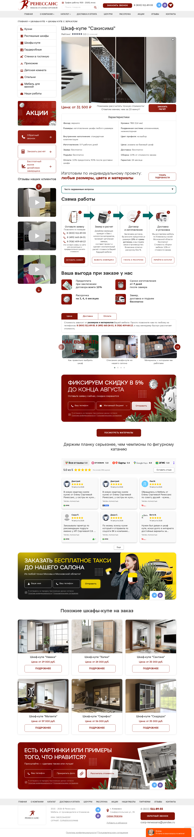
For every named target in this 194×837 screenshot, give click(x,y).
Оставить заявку (74, 260)
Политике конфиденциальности (84, 415)
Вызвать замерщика (104, 260)
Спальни (30, 77)
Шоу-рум (108, 14)
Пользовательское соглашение (113, 833)
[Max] (164, 6)
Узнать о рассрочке (133, 260)
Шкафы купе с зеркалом (62, 22)
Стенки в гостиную (36, 56)
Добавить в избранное (117, 823)
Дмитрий (114, 481)
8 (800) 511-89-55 (143, 5)
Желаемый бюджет (114, 406)
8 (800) (152, 809)
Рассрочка (125, 14)
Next (39, 290)
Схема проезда (114, 816)
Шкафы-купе (37, 22)
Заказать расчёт (162, 108)
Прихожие (31, 63)
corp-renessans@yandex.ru (158, 822)
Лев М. (153, 481)
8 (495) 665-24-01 (143, 2)
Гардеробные (33, 49)
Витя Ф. (153, 515)
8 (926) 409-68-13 (143, 9)
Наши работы (33, 93)
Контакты (171, 14)
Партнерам (144, 802)
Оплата (107, 316)
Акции (141, 14)
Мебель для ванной (32, 85)
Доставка (88, 316)
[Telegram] (159, 6)
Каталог (65, 14)
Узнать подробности (162, 176)
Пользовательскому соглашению (109, 415)
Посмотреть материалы (118, 433)
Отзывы (155, 14)
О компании (46, 14)
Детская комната (35, 70)
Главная (28, 14)
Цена (69, 316)
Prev (39, 187)
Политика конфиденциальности (81, 833)
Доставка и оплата (87, 14)
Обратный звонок (157, 816)
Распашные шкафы (36, 36)
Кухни (28, 29)
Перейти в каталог (163, 260)
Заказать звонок (117, 5)
